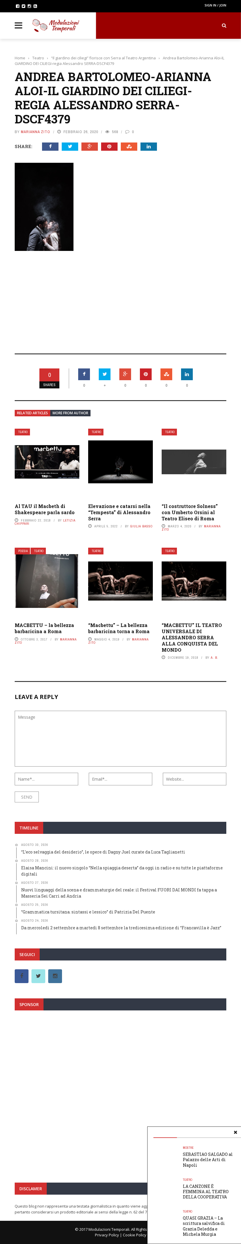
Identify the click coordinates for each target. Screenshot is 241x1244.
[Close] (235, 1132)
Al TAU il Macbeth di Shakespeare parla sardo (45, 509)
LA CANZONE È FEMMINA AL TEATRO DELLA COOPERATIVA (206, 1191)
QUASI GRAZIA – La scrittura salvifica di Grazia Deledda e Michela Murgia (204, 1226)
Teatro (23, 432)
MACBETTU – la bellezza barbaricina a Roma (44, 628)
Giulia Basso (141, 526)
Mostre (188, 1148)
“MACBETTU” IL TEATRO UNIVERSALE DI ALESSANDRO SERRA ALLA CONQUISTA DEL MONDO (192, 637)
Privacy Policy (107, 1235)
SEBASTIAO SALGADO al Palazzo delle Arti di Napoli (208, 1159)
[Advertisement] (120, 298)
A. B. (214, 657)
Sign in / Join (215, 5)
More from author (70, 412)
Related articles (32, 412)
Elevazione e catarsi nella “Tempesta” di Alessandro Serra (119, 512)
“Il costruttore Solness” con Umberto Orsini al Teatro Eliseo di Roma (190, 512)
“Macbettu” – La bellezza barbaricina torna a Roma (119, 628)
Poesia (23, 551)
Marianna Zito (35, 131)
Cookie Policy (134, 1235)
